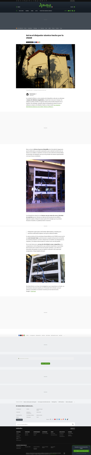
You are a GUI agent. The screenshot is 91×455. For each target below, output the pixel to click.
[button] (33, 93)
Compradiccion (62, 436)
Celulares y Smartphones (28, 413)
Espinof (35, 434)
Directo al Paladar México (45, 447)
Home (32, 10)
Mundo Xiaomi (18, 440)
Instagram (70, 10)
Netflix (50, 28)
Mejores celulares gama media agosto (30, 401)
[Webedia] (19, 428)
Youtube (68, 10)
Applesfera (18, 436)
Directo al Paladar (45, 433)
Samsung (42, 28)
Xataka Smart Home (18, 438)
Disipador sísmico (55, 335)
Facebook (65, 10)
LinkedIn (65, 419)
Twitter (67, 10)
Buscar (73, 424)
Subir (72, 428)
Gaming (27, 10)
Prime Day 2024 (19, 415)
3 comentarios (30, 42)
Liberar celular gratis (69, 401)
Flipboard (37, 42)
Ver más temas (19, 419)
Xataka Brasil (18, 448)
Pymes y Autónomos (70, 435)
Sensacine (35, 433)
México (17, 417)
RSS (61, 419)
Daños (44, 335)
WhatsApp (35, 28)
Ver (46, 363)
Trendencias (62, 433)
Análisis (27, 409)
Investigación (32, 335)
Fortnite (57, 28)
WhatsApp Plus (54, 401)
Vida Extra (26, 434)
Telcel (38, 417)
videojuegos (28, 417)
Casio (61, 28)
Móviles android (39, 415)
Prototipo (48, 335)
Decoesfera (61, 434)
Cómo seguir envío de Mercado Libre (44, 401)
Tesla (46, 28)
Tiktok (74, 10)
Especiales (18, 412)
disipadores (39, 335)
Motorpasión (53, 433)
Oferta (25, 28)
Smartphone (30, 28)
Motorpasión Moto (54, 434)
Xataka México (45, 5)
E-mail (39, 42)
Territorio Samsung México (46, 10)
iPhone (53, 28)
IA (38, 28)
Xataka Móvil (18, 434)
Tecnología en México (30, 415)
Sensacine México (37, 446)
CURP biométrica (61, 401)
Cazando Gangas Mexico (39, 410)
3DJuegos (26, 433)
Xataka (17, 433)
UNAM (61, 335)
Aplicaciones (39, 412)
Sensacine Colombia (35, 449)
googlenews (72, 10)
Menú (19, 7)
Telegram (59, 419)
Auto (36, 10)
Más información (53, 453)
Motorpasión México (53, 447)
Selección (21, 10)
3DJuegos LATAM (27, 446)
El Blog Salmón (70, 433)
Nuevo (72, 7)
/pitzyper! (33, 291)
